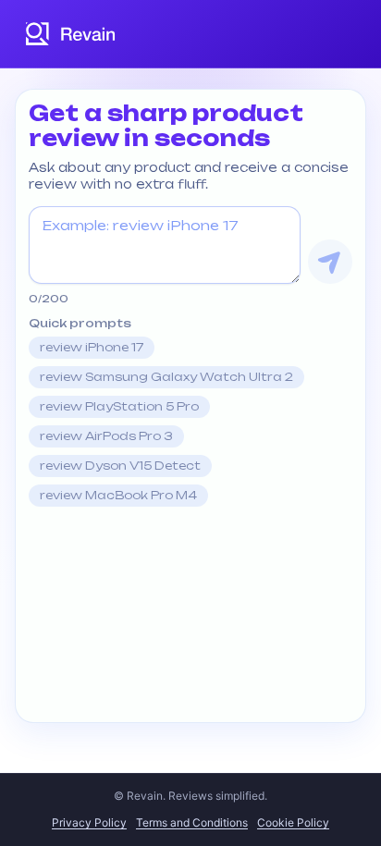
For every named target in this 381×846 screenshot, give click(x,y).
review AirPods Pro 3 (106, 436)
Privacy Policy (89, 822)
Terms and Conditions (192, 822)
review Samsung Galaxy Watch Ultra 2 (166, 377)
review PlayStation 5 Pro (119, 406)
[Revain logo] (71, 33)
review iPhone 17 (91, 347)
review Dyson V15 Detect (120, 465)
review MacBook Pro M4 (118, 495)
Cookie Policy (293, 822)
